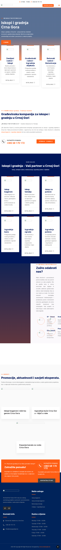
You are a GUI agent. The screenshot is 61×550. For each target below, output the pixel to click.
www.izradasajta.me (44, 547)
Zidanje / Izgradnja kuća (38, 507)
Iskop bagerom (8, 190)
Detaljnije (9, 80)
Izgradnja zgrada (29, 230)
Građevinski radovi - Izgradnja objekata (30, 62)
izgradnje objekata (16, 132)
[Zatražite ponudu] (3, 141)
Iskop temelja (28, 190)
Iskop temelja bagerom (38, 501)
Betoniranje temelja (37, 504)
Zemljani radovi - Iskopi (10, 60)
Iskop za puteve (49, 190)
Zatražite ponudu (48, 5)
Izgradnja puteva (49, 230)
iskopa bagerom (5, 132)
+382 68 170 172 (37, 2)
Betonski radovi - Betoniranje (50, 60)
